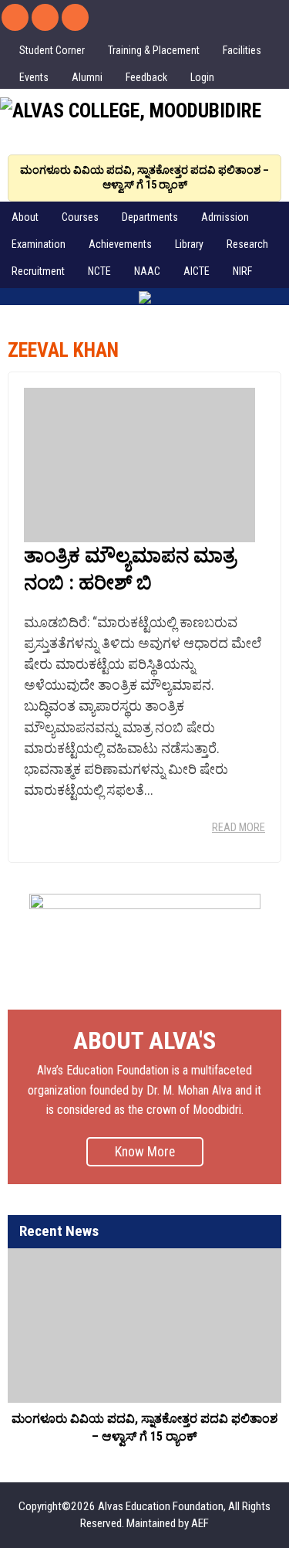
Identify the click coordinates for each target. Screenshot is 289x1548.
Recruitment (38, 271)
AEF (200, 1523)
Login (202, 77)
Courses (80, 217)
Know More (145, 1151)
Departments (150, 217)
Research (247, 244)
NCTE (99, 271)
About (25, 217)
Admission (225, 217)
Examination (39, 244)
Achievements (120, 244)
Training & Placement (154, 50)
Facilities (242, 50)
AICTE (196, 271)
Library (189, 244)
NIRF (242, 271)
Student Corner (52, 50)
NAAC (147, 271)
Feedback (146, 77)
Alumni (87, 77)
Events (34, 77)
